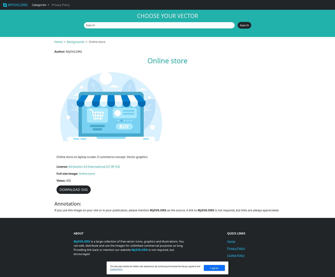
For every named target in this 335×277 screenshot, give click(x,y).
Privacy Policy (61, 5)
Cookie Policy (236, 255)
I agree (214, 268)
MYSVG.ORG (18, 4)
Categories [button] (39, 5)
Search (244, 25)
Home (58, 42)
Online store (87, 174)
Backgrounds (75, 42)
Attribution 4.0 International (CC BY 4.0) (94, 167)
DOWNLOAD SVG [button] (73, 189)
